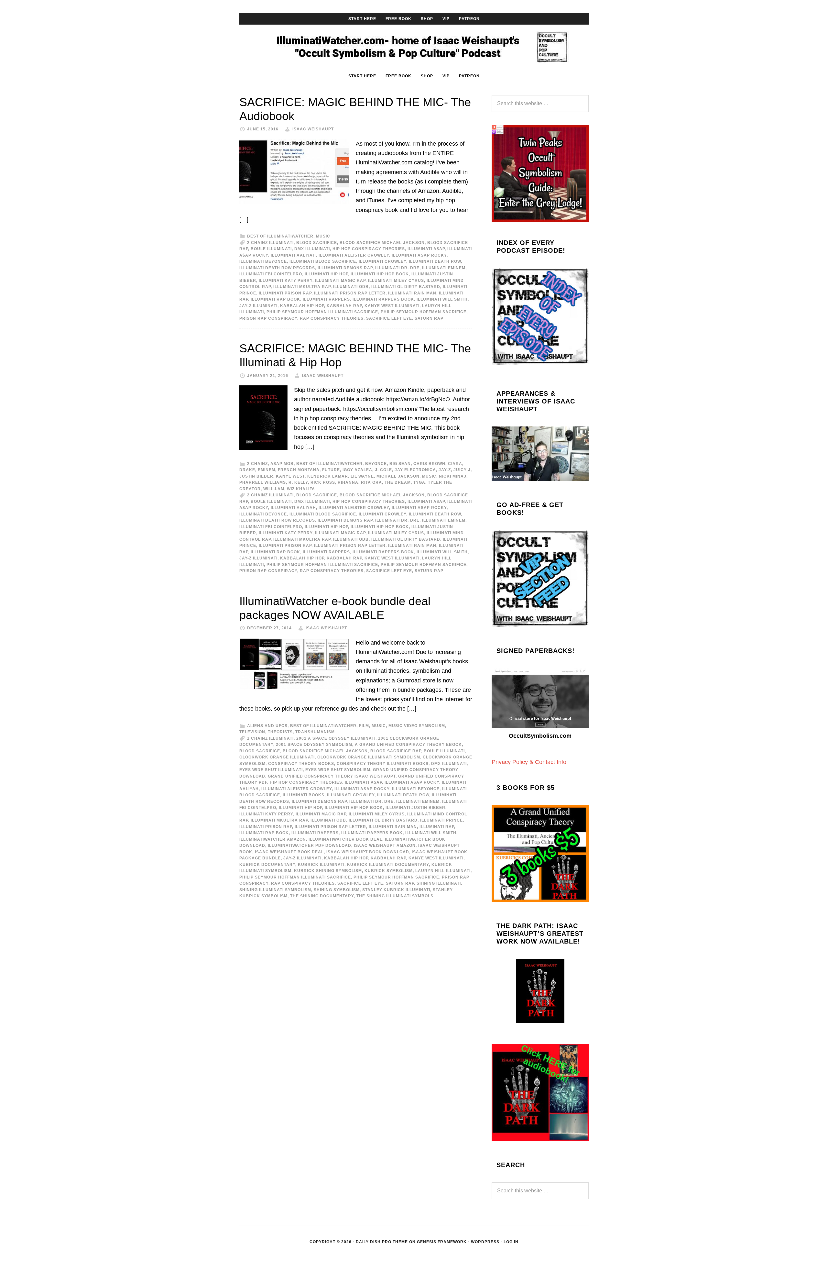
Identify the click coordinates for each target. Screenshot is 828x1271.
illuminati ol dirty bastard (405, 286)
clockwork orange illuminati (277, 757)
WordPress (485, 1242)
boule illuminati (271, 249)
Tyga (419, 482)
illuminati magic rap (340, 280)
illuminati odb (351, 286)
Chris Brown (429, 463)
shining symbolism (337, 890)
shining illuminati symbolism (275, 890)
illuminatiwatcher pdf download (309, 845)
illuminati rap (436, 826)
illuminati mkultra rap (302, 286)
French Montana (299, 470)
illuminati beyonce (263, 261)
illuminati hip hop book (380, 274)
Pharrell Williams (262, 482)
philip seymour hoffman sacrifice (423, 312)
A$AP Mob (282, 463)
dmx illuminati (312, 249)
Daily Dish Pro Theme (382, 1242)
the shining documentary (322, 896)
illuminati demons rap (345, 268)
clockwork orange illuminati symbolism (368, 757)
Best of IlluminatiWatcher (280, 236)
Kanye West (290, 476)
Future (331, 470)
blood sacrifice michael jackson (382, 242)
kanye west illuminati (392, 306)
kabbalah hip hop (302, 306)
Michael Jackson (397, 476)
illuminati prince (441, 820)
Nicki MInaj (452, 476)
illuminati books (303, 795)
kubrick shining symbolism (328, 870)
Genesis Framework (442, 1242)
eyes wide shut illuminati (271, 770)
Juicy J (462, 470)
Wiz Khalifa (301, 489)
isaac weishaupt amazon (385, 845)
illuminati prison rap (285, 293)
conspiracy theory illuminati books (383, 763)
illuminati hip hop (326, 274)
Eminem (266, 470)
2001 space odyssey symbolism (314, 744)
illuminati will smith (442, 299)
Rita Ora (371, 482)
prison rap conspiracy (268, 318)
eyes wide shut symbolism (337, 770)
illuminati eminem (443, 268)
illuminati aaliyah (293, 255)
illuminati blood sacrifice (322, 261)
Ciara (455, 463)
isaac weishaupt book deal (289, 852)
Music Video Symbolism (416, 726)
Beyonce (376, 463)
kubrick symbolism (389, 870)
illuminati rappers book (383, 299)
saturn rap (429, 318)
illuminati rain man (412, 293)
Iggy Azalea (357, 470)
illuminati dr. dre (397, 268)
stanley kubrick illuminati (396, 890)
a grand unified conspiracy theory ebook (408, 744)
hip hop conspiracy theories (368, 249)
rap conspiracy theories (332, 318)
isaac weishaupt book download (367, 852)
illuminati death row (435, 261)
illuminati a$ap (426, 249)
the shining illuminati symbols (394, 896)
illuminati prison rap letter (350, 293)
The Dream (398, 482)
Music (323, 236)
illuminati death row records (277, 268)
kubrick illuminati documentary (388, 864)
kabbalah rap (344, 306)
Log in (511, 1242)
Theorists (280, 732)
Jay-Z (445, 470)
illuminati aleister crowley (354, 255)
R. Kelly (298, 482)
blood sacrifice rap (395, 751)
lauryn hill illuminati (443, 870)
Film (364, 726)
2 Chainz (257, 463)
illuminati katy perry (285, 280)
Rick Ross (322, 482)
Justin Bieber (256, 476)
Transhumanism (315, 732)
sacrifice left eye (389, 318)
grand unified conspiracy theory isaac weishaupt (332, 776)
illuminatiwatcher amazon (272, 839)
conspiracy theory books (301, 763)
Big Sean (400, 463)
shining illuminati (439, 883)
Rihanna (348, 482)
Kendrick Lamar (327, 476)
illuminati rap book (275, 299)
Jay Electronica (415, 470)
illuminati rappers (326, 299)
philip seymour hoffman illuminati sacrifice (322, 312)
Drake (247, 470)
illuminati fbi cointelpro (270, 274)
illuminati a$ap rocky (412, 782)
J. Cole (383, 470)
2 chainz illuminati (270, 242)
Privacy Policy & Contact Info (529, 762)
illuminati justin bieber (415, 807)
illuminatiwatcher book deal (345, 839)
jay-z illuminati (258, 306)
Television (252, 732)
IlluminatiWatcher (414, 47)
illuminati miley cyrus (396, 280)
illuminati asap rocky (419, 255)
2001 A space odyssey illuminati (336, 738)
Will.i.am (273, 489)
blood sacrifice (316, 242)
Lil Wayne (362, 476)
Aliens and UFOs (267, 726)
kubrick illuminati (321, 864)
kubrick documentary (267, 864)
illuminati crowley (382, 261)
